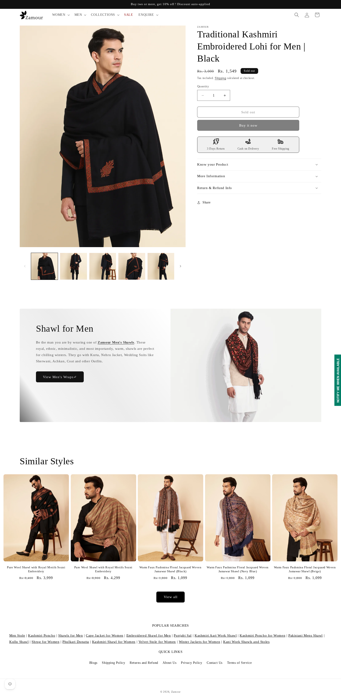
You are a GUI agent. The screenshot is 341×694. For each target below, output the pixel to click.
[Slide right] (180, 266)
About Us (169, 663)
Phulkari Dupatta (75, 642)
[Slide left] (25, 266)
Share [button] (207, 202)
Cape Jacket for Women (104, 635)
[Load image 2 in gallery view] (73, 266)
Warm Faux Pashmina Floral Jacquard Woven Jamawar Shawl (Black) (170, 569)
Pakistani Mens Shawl (305, 635)
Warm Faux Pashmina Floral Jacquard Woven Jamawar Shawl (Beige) (305, 569)
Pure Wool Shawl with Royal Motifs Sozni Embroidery (36, 569)
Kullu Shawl (19, 642)
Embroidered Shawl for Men (148, 635)
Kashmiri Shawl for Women (113, 642)
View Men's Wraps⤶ (60, 377)
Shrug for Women (45, 642)
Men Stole (17, 635)
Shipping (220, 78)
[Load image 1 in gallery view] (44, 266)
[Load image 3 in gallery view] (102, 266)
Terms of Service (239, 663)
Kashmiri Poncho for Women (262, 635)
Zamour (176, 691)
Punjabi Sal (183, 635)
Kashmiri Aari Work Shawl (216, 635)
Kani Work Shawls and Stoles (246, 642)
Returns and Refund (144, 663)
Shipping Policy (113, 663)
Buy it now (248, 125)
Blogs (93, 663)
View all (170, 597)
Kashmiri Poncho (41, 635)
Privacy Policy (191, 663)
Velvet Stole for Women (157, 642)
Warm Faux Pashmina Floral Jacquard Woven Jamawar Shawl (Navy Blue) (238, 569)
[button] (60, 15)
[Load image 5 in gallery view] (161, 266)
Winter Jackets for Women (199, 642)
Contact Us (214, 663)
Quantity (203, 86)
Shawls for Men (70, 635)
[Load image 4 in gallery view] (131, 266)
